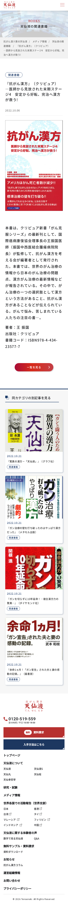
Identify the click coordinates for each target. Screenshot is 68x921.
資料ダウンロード (13, 851)
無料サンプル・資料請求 (18, 846)
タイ (36, 814)
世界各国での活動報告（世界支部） (25, 803)
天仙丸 (7, 774)
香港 (36, 808)
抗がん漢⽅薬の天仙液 (15, 41)
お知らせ (9, 859)
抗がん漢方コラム (13, 865)
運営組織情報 (11, 873)
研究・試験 (10, 787)
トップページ (11, 755)
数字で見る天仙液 (13, 838)
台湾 (5, 814)
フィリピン (40, 819)
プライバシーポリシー (17, 888)
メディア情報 (40, 41)
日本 (5, 808)
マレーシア (9, 819)
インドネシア (10, 825)
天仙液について (13, 763)
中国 (36, 825)
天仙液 (7, 768)
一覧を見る (34, 367)
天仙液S (38, 768)
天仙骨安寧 (9, 779)
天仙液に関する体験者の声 (20, 833)
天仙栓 (37, 774)
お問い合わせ (11, 880)
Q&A (36, 838)
